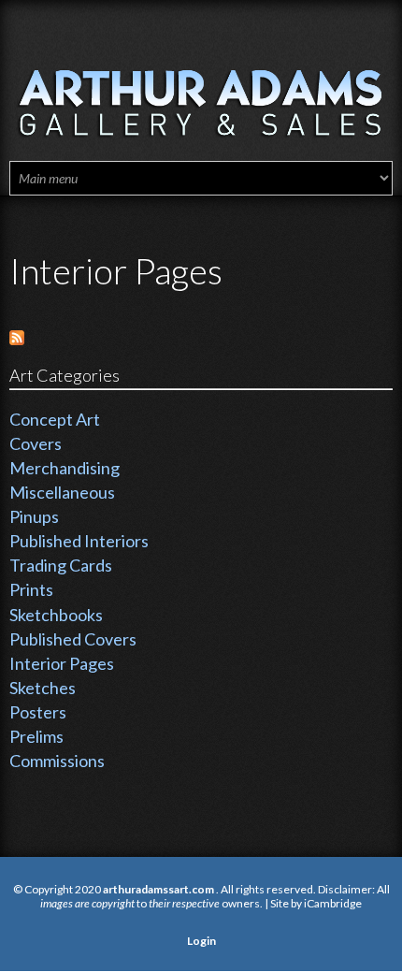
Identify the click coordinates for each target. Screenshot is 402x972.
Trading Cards (60, 565)
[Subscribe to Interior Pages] (16, 336)
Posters (37, 712)
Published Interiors (79, 540)
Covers (35, 443)
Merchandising (64, 467)
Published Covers (72, 639)
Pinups (34, 516)
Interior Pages (61, 663)
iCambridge (333, 903)
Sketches (42, 687)
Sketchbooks (56, 614)
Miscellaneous (62, 492)
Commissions (57, 760)
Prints (31, 589)
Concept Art (54, 419)
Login (201, 941)
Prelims (36, 736)
